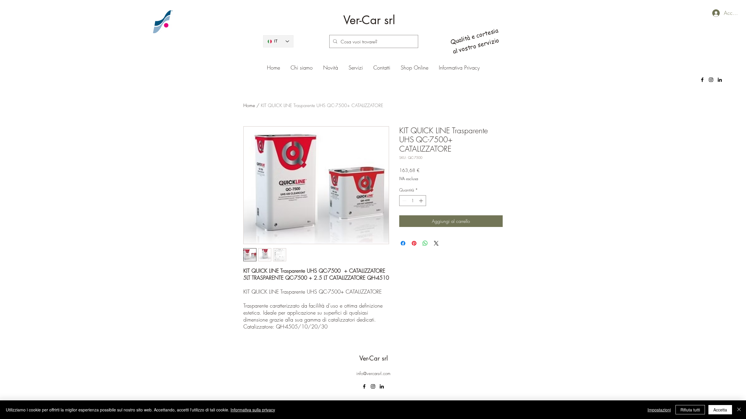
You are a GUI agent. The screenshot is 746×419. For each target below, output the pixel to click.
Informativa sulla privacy (253, 410)
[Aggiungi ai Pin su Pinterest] (414, 243)
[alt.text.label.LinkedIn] (720, 80)
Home (249, 105)
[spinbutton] (412, 201)
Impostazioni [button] (659, 410)
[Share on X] (436, 243)
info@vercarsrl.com (373, 374)
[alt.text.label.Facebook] (702, 80)
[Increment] (421, 201)
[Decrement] (403, 201)
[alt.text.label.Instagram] (711, 80)
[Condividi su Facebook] (403, 243)
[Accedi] (711, 13)
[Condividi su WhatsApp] (425, 243)
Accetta (720, 410)
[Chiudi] (739, 409)
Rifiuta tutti (690, 410)
